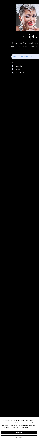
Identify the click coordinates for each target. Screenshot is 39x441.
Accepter (19, 432)
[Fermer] (36, 420)
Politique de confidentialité (20, 427)
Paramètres (19, 437)
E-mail (14, 52)
